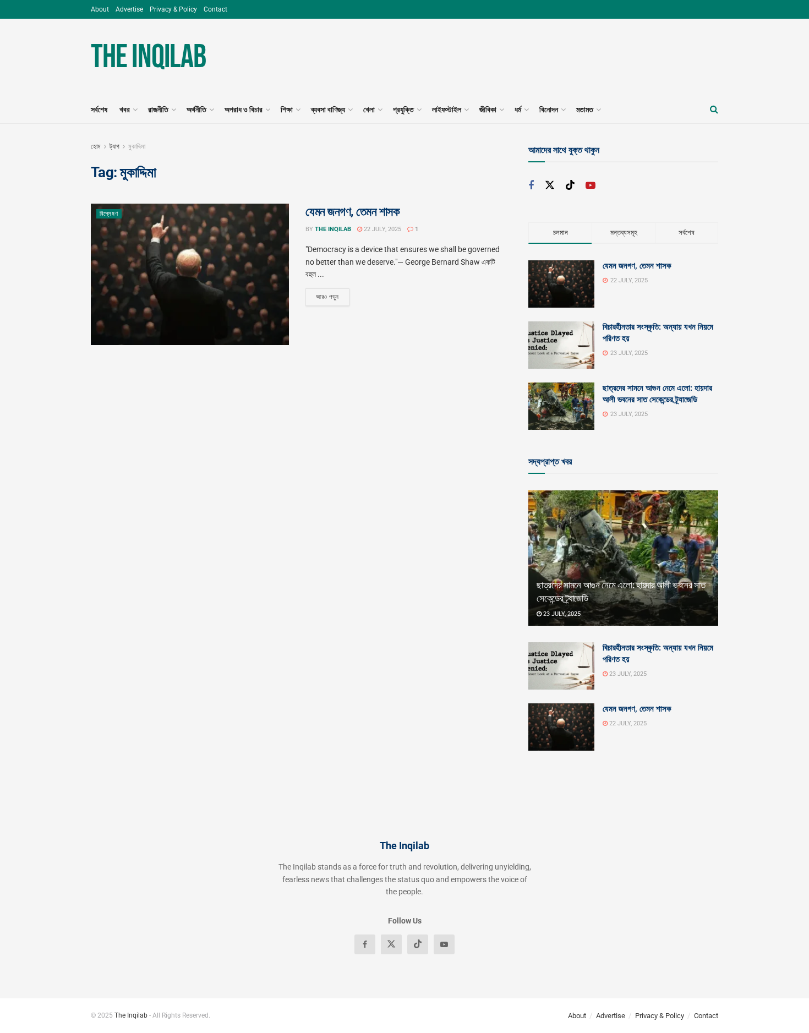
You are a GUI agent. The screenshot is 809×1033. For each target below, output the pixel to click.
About (100, 9)
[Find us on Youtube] (590, 185)
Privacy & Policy (173, 9)
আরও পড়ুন (332, 296)
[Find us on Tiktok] (570, 185)
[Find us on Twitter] (550, 185)
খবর (124, 109)
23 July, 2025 (561, 613)
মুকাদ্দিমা (136, 146)
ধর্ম (518, 109)
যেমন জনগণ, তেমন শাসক (352, 211)
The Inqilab (148, 57)
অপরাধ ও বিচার (244, 109)
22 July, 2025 (381, 229)
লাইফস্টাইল (446, 109)
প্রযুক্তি (403, 109)
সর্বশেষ (99, 109)
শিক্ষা (287, 109)
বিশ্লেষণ (109, 213)
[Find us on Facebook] (531, 185)
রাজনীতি (158, 109)
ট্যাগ (114, 146)
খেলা (369, 109)
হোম (96, 146)
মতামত (584, 109)
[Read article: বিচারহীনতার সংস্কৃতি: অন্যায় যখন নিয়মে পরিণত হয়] (561, 666)
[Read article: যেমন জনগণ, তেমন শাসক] (190, 274)
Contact (215, 9)
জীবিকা (487, 109)
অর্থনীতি (196, 109)
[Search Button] (714, 109)
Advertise (129, 9)
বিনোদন (548, 109)
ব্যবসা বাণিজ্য (328, 109)
